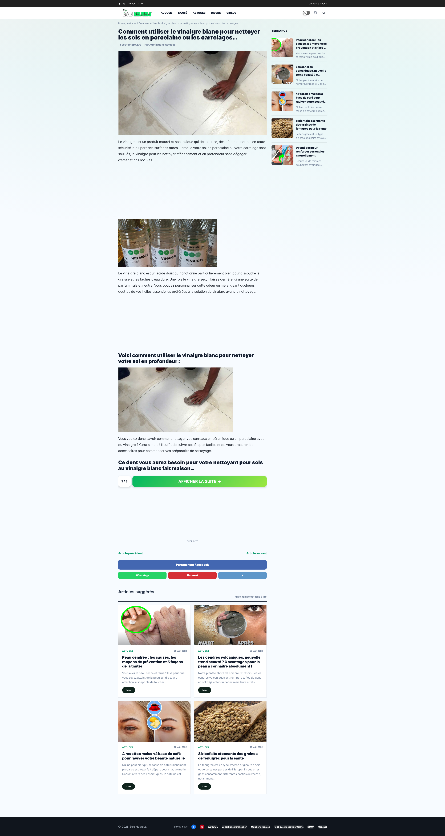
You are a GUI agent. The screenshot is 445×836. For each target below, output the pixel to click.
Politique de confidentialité (289, 827)
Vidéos (231, 12)
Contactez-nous (318, 3)
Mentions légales (260, 827)
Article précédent (130, 553)
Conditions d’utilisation (234, 827)
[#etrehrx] (315, 13)
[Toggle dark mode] (306, 13)
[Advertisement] (192, 191)
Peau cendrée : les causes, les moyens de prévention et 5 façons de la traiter (152, 661)
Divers (216, 12)
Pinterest (192, 575)
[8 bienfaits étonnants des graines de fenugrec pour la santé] (230, 721)
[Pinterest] (124, 3)
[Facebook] (119, 3)
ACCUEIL (213, 827)
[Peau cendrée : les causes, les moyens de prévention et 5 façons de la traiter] (154, 625)
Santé (182, 12)
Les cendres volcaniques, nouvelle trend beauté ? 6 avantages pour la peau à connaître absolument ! (229, 661)
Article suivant (256, 553)
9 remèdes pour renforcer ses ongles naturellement (310, 151)
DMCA (311, 827)
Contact (322, 827)
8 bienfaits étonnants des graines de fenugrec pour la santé (228, 755)
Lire (129, 690)
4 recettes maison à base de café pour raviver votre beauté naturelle (153, 755)
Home (121, 23)
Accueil (166, 12)
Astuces (199, 12)
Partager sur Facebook (192, 564)
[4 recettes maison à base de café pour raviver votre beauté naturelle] (154, 721)
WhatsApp (142, 575)
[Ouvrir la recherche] (323, 13)
